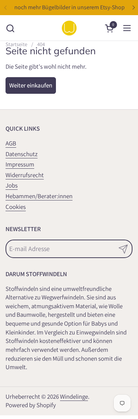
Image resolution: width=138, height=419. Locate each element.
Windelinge (74, 396)
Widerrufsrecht (25, 175)
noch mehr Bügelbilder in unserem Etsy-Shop (69, 7)
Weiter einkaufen (30, 85)
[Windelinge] (69, 28)
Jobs (12, 185)
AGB (11, 143)
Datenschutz (22, 154)
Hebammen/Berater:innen (39, 196)
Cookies (16, 207)
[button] (10, 28)
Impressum (20, 164)
